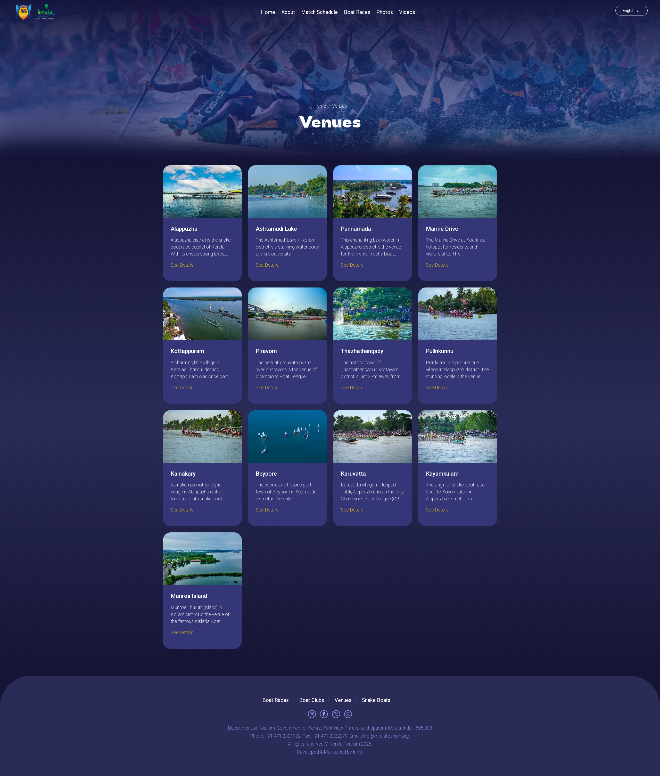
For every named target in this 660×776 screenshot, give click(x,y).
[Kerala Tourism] (45, 12)
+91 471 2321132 (283, 736)
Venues (343, 700)
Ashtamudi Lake (276, 229)
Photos (384, 12)
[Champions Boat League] (23, 12)
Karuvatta (353, 473)
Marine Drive (442, 229)
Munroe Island (189, 596)
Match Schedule (319, 12)
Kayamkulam (442, 473)
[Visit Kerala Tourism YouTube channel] (348, 714)
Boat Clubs (311, 700)
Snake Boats (376, 700)
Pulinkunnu (439, 351)
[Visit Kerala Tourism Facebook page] (324, 714)
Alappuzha (184, 229)
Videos (407, 12)
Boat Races (357, 12)
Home (268, 12)
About (288, 12)
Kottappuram (187, 351)
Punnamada (356, 229)
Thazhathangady (362, 351)
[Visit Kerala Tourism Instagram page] (312, 714)
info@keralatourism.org (385, 736)
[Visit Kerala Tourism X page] (336, 714)
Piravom (266, 351)
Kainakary (183, 473)
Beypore (266, 473)
